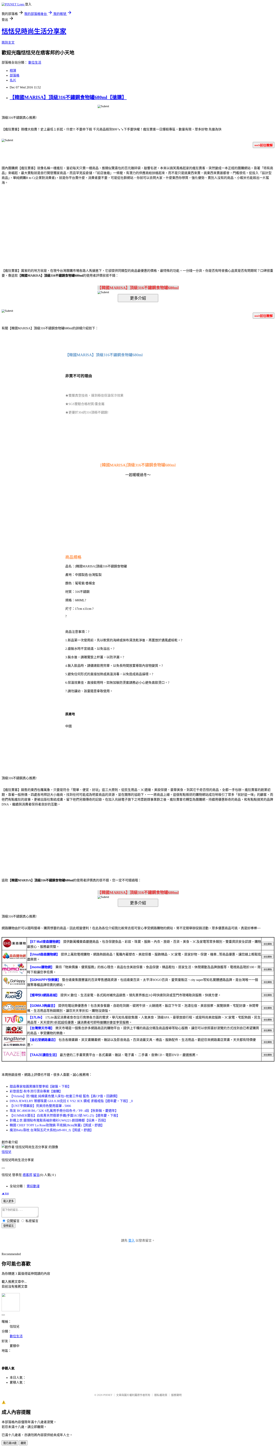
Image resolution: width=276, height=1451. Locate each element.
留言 (36, 1175)
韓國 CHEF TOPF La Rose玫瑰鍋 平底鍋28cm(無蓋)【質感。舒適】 (57, 1125)
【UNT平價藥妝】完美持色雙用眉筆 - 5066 (40, 1106)
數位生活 (34, 62)
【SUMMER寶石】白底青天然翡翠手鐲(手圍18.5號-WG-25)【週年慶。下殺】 (65, 1115)
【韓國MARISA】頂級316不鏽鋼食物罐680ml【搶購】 (68, 97)
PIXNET (107, 1394)
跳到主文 (8, 42)
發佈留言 (8, 1225)
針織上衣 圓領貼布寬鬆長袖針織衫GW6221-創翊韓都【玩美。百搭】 (58, 1120)
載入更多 (8, 1201)
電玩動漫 (33, 1186)
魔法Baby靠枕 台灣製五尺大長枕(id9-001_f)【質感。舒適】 (51, 1130)
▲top (5, 1193)
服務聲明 (176, 1394)
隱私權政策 (160, 1394)
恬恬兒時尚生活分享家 (34, 31)
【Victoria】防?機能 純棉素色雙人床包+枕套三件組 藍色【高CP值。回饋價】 (64, 1096)
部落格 (14, 75)
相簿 (13, 70)
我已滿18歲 (10, 1443)
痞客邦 (27, 1175)
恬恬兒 (6, 1152)
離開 (23, 1443)
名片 (13, 80)
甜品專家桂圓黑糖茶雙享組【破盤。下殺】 (40, 1086)
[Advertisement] (104, 220)
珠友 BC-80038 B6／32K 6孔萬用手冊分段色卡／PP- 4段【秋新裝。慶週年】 (64, 1110)
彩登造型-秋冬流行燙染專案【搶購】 (36, 1091)
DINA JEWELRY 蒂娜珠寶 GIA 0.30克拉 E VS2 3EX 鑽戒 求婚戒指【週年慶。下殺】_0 (71, 1101)
